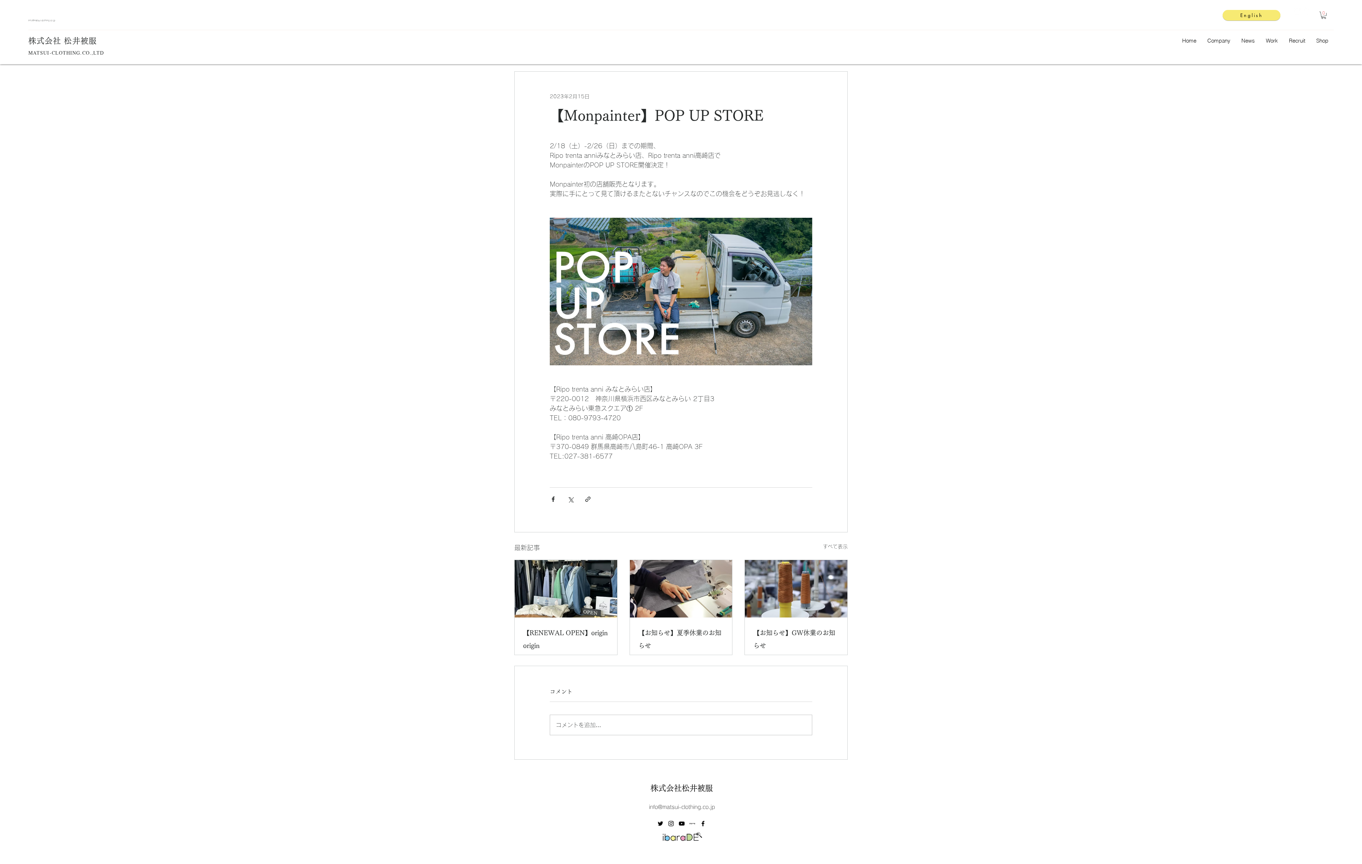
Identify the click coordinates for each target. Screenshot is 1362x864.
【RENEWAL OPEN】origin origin (565, 639)
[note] (692, 823)
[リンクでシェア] (588, 499)
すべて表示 (835, 546)
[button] (1323, 15)
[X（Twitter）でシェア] (570, 499)
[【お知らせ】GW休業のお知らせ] (796, 588)
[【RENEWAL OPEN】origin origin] (566, 588)
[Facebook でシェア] (553, 499)
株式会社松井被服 (681, 788)
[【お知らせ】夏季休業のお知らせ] (681, 588)
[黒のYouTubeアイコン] (681, 823)
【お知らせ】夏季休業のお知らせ (679, 639)
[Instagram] (1297, 11)
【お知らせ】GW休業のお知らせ (794, 639)
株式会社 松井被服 (62, 41)
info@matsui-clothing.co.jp (41, 21)
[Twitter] (1318, 11)
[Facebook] (1307, 11)
